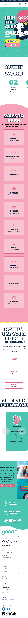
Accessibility (5, 560)
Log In (3, 548)
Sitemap (4, 597)
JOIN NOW (12, 41)
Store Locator (5, 566)
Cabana (4, 583)
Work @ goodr (5, 578)
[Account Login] (19, 4)
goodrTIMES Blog (6, 571)
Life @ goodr (5, 581)
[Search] (22, 4)
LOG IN (13, 45)
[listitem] (14, 137)
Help (3, 550)
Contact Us (4, 555)
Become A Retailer (6, 557)
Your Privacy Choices (7, 599)
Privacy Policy (5, 592)
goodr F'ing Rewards (7, 569)
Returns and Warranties (7, 552)
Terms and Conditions (7, 590)
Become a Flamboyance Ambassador (11, 573)
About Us (4, 576)
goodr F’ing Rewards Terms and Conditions (12, 594)
